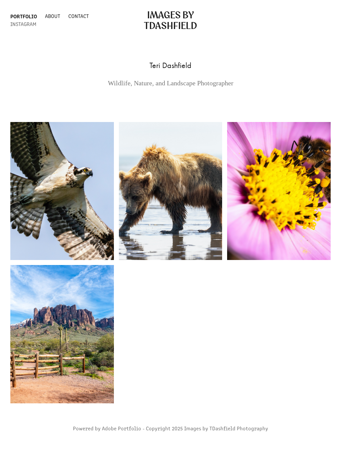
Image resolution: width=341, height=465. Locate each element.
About (52, 15)
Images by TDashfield (170, 20)
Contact (78, 15)
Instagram (23, 23)
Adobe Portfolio (121, 428)
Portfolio (23, 16)
